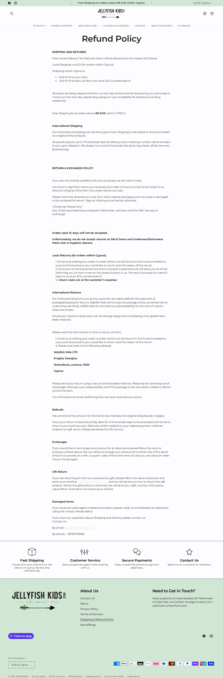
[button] (11, 13)
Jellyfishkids (22, 676)
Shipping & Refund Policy (96, 619)
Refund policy (75, 676)
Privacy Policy (89, 609)
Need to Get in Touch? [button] (173, 591)
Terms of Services (91, 614)
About (84, 603)
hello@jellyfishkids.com (93, 481)
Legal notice (133, 676)
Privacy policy (39, 676)
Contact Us (87, 598)
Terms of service (57, 676)
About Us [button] (89, 591)
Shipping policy (93, 676)
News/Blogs (88, 624)
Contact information (114, 676)
